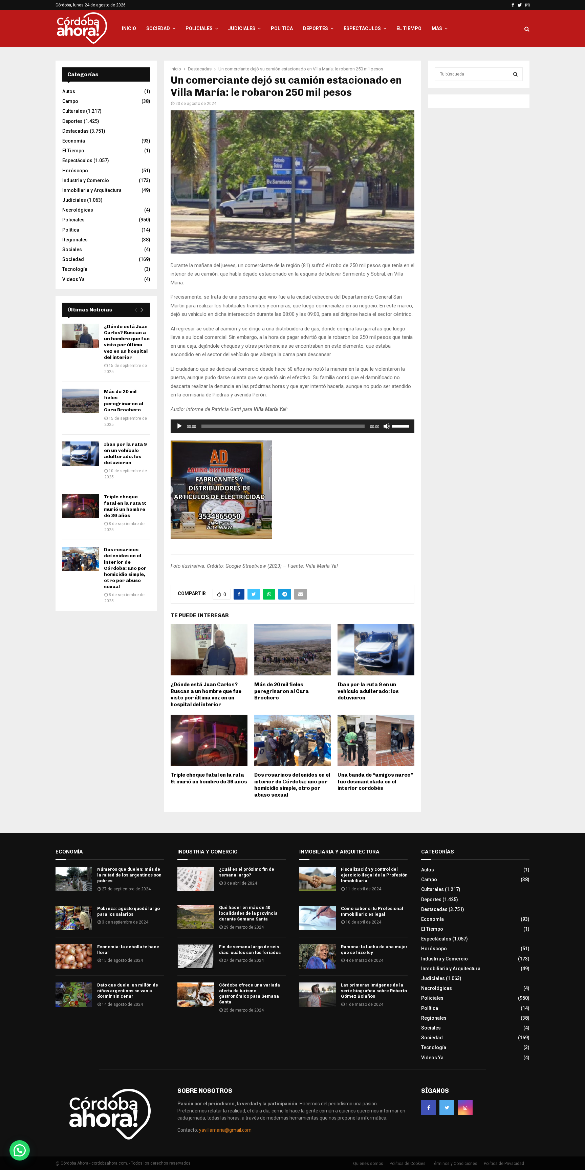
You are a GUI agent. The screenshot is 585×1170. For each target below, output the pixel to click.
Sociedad (158, 28)
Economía (73, 141)
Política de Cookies (408, 1163)
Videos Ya (73, 279)
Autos (68, 91)
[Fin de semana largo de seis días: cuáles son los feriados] (195, 956)
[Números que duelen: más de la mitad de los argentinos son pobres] (74, 879)
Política (282, 28)
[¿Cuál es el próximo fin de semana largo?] (195, 879)
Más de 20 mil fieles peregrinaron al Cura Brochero (281, 691)
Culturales (73, 111)
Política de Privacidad (504, 1163)
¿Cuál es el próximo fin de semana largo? (246, 872)
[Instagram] (465, 1107)
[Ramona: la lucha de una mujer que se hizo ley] (317, 956)
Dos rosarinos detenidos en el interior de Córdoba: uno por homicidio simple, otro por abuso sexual (292, 785)
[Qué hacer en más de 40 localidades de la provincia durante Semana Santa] (195, 917)
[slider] (401, 425)
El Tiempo (408, 28)
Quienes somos (368, 1163)
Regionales (75, 239)
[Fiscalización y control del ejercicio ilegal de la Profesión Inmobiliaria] (317, 879)
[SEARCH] (515, 74)
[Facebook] (428, 1107)
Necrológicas (77, 210)
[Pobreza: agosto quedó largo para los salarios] (74, 918)
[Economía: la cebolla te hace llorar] (74, 956)
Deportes (315, 28)
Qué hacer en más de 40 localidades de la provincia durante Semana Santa (248, 913)
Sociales (72, 249)
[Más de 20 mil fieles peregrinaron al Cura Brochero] (80, 401)
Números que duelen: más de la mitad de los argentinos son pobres (129, 875)
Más (437, 28)
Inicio (129, 28)
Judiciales (241, 28)
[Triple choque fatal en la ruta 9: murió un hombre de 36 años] (80, 506)
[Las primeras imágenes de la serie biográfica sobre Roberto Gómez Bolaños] (317, 994)
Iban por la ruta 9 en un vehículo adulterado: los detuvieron (368, 691)
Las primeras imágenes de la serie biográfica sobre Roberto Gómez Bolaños (374, 990)
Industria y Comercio (85, 180)
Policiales (199, 28)
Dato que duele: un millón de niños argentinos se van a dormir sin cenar (127, 990)
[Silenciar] (386, 426)
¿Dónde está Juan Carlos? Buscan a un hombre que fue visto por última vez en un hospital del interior (206, 694)
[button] (19, 1150)
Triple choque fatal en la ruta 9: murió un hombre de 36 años (209, 778)
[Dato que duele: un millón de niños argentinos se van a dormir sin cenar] (74, 994)
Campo (70, 101)
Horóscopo (75, 170)
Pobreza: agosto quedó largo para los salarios (128, 911)
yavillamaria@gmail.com (225, 1130)
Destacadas (75, 131)
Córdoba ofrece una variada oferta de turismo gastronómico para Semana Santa (249, 993)
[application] (292, 426)
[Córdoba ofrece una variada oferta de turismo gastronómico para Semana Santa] (195, 994)
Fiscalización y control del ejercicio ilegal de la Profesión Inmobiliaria (374, 875)
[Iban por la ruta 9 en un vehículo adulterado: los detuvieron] (80, 453)
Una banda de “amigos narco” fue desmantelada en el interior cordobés (375, 781)
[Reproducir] (179, 426)
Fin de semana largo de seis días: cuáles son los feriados (250, 949)
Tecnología (74, 269)
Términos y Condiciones (454, 1163)
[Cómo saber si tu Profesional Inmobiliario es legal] (317, 918)
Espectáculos (362, 28)
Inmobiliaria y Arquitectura (92, 190)
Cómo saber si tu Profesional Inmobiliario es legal (372, 911)
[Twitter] (446, 1107)
